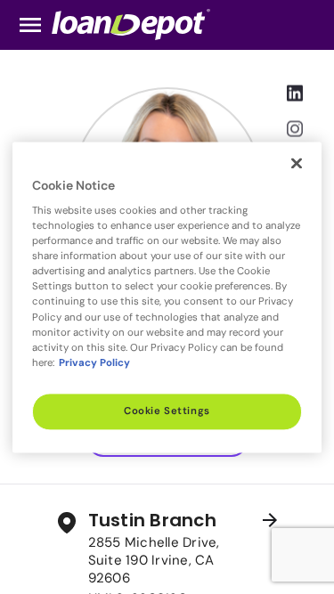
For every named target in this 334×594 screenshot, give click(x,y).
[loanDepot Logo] (131, 23)
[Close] (296, 163)
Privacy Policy (94, 363)
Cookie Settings (167, 411)
